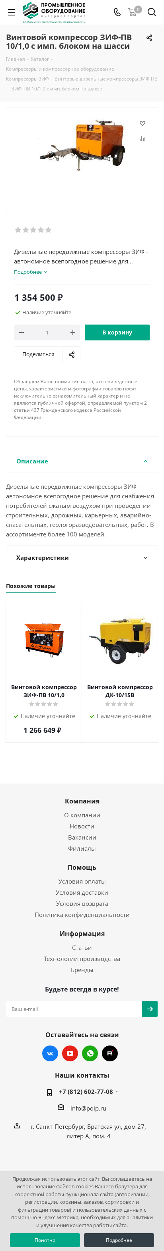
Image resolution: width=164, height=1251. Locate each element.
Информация (82, 933)
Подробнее (119, 1240)
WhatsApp (90, 1053)
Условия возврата (82, 903)
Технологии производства (82, 959)
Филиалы (82, 848)
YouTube (70, 1053)
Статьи (82, 947)
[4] (41, 230)
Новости (82, 826)
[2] (26, 230)
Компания (82, 801)
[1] (18, 230)
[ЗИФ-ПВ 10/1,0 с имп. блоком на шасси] (82, 158)
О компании (82, 815)
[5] (49, 230)
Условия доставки (82, 892)
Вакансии (82, 837)
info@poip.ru (88, 1108)
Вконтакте (50, 1053)
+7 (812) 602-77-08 (86, 1091)
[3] (33, 230)
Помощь (82, 867)
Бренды (82, 970)
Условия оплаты (82, 881)
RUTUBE (110, 1053)
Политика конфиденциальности (82, 915)
